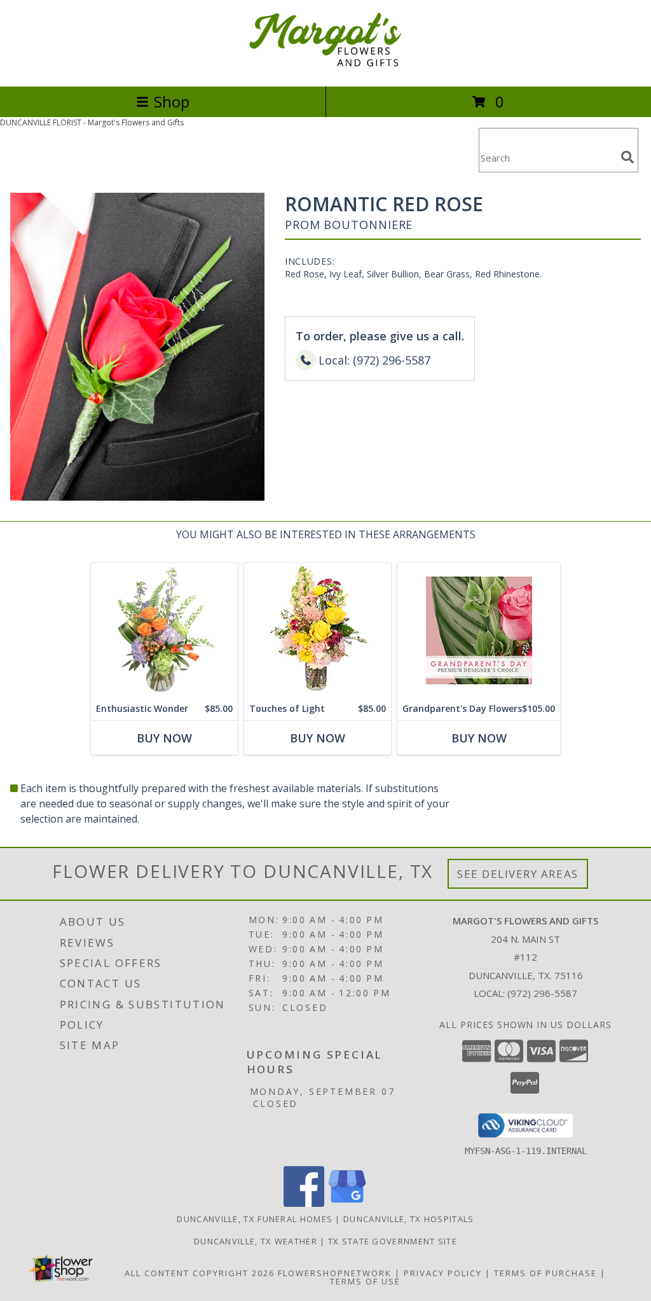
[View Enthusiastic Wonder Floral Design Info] (164, 630)
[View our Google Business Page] (347, 1203)
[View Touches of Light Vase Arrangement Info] (317, 630)
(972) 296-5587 (542, 993)
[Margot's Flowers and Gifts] (325, 68)
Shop (171, 101)
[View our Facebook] (304, 1203)
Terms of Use (365, 1281)
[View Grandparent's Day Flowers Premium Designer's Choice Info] (478, 630)
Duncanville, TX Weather (255, 1241)
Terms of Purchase (545, 1273)
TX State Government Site (392, 1241)
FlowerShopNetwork (335, 1273)
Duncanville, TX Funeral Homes (254, 1219)
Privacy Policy (443, 1273)
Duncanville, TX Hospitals (408, 1219)
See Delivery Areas (518, 873)
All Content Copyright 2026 (200, 1273)
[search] (627, 157)
